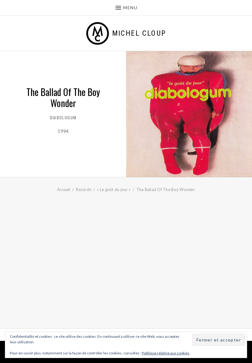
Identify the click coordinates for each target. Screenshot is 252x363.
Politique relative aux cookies (166, 353)
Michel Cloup (139, 33)
